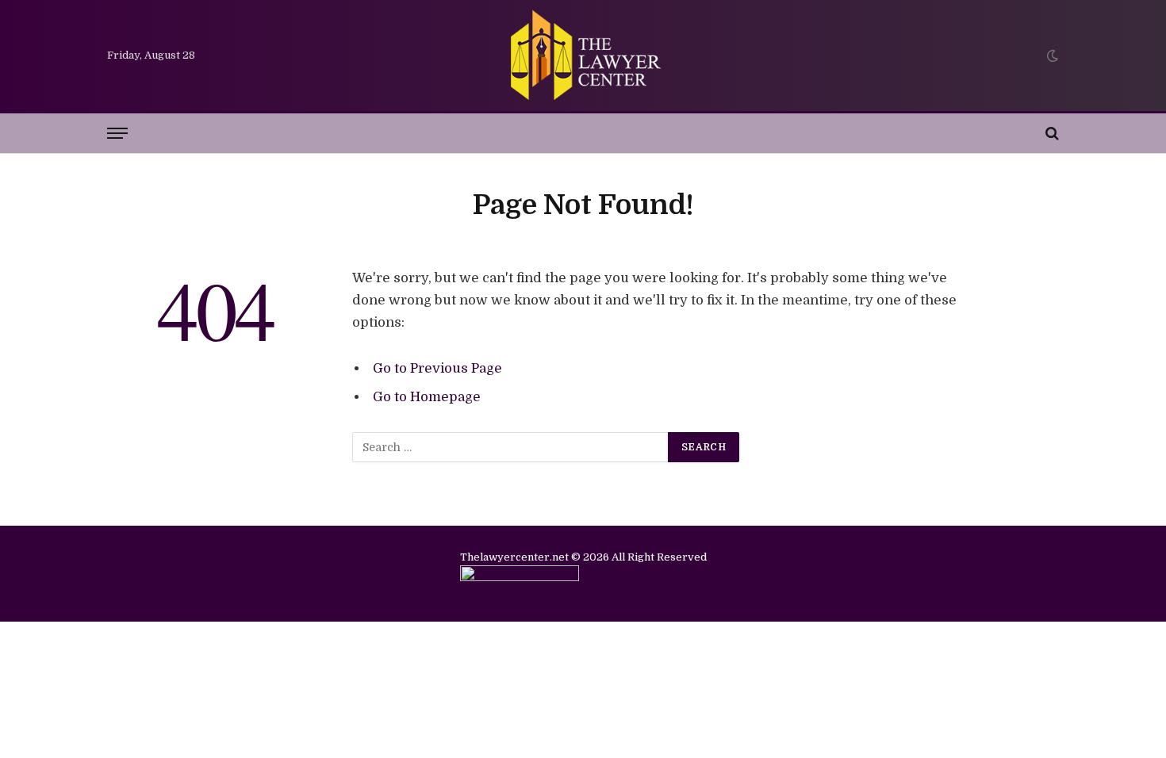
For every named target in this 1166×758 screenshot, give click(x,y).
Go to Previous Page (437, 368)
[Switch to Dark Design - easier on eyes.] (1051, 55)
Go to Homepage (427, 396)
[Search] (1050, 133)
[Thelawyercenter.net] (583, 55)
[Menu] (117, 133)
